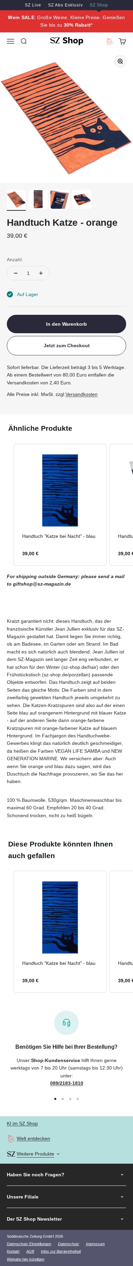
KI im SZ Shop (22, 1123)
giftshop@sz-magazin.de (42, 584)
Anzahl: (15, 259)
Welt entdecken (33, 1138)
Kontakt (13, 1251)
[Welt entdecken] (11, 1138)
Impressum (95, 1244)
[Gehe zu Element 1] (16, 200)
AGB (30, 1251)
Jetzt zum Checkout (67, 345)
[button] (7, 504)
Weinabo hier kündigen (25, 1259)
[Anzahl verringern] (15, 273)
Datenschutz (68, 1244)
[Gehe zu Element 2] (38, 200)
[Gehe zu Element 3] (60, 200)
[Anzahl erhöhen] (40, 273)
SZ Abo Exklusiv (65, 5)
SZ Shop (99, 5)
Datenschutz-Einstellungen (29, 1244)
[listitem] (60, 505)
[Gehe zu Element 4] (81, 200)
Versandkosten (81, 394)
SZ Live (33, 5)
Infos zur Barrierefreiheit (61, 1251)
